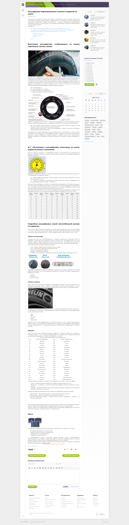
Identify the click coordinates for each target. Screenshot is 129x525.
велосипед (87, 129)
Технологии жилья (33, 506)
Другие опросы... (88, 60)
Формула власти (49, 501)
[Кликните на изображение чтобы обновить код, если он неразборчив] (65, 486)
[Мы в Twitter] (34, 522)
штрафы (87, 138)
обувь (98, 129)
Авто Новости (32, 4)
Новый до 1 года (90, 63)
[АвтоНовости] (23, 4)
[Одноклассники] (30, 449)
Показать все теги (88, 141)
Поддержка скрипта (82, 499)
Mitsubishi (98, 122)
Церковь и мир (48, 503)
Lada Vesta (102, 120)
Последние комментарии (67, 503)
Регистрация (64, 505)
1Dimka (67, 449)
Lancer (86, 122)
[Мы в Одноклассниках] (42, 522)
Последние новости (66, 501)
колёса (93, 129)
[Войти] (23, 10)
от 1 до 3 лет (89, 65)
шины (102, 136)
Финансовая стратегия (50, 499)
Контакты (95, 499)
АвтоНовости (40, 4)
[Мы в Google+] (39, 522)
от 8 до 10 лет (89, 71)
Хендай (100, 127)
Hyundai (87, 120)
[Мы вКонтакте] (31, 522)
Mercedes (92, 122)
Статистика (63, 499)
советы (92, 134)
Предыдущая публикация (36, 455)
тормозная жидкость (90, 136)
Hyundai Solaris (94, 120)
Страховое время (33, 501)
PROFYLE (42, 513)
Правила (95, 501)
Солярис (94, 127)
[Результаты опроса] (96, 84)
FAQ (78, 505)
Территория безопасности (32, 504)
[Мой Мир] (32, 449)
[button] (29, 468)
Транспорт (31, 508)
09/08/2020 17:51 (32, 16)
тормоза (98, 134)
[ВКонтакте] (29, 449)
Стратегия (31, 499)
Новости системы (81, 503)
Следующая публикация (71, 455)
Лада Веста (88, 127)
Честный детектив (49, 505)
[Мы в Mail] (44, 522)
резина (86, 134)
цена (98, 136)
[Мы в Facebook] (37, 522)
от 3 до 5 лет (89, 67)
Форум (78, 501)
